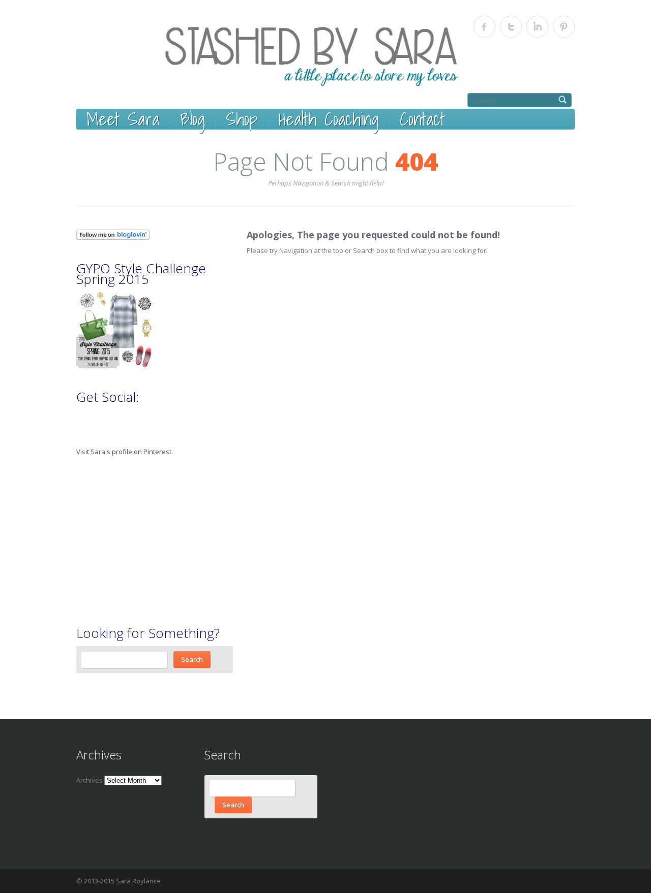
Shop (242, 119)
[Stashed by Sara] (329, 57)
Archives (89, 780)
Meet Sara (122, 119)
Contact (422, 119)
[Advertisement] (152, 540)
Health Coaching (329, 119)
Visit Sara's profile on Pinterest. (124, 451)
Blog (192, 119)
